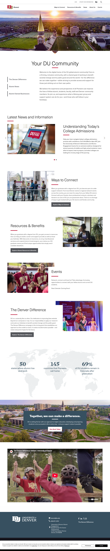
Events (100, 7)
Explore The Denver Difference (22, 335)
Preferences (88, 545)
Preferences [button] (66, 545)
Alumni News (14, 86)
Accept (101, 545)
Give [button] (76, 2)
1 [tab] (54, 159)
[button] (96, 2)
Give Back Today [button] (55, 429)
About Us (92, 7)
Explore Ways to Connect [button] (61, 204)
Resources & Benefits (74, 7)
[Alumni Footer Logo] (24, 519)
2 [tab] (56, 159)
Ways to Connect (59, 7)
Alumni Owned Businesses (19, 93)
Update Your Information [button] (86, 2)
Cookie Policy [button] (34, 545)
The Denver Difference (17, 79)
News (85, 7)
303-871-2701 (55, 521)
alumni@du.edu (55, 518)
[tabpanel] (55, 140)
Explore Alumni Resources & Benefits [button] (24, 250)
